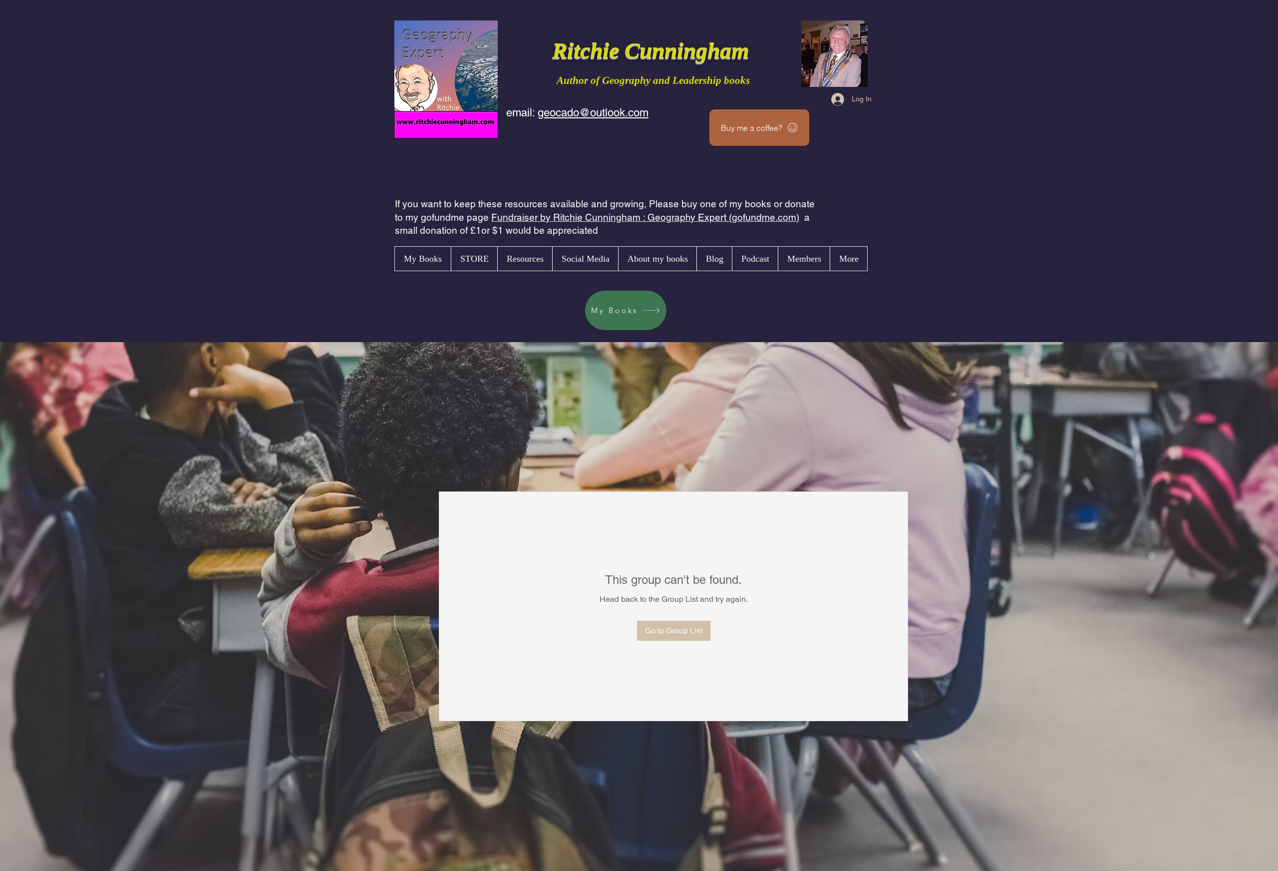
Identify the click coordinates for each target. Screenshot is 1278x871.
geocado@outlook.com (593, 112)
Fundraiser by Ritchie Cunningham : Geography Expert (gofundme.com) (645, 217)
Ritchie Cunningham (653, 50)
